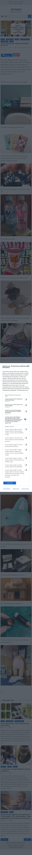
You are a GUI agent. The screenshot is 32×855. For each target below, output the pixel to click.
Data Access (16, 488)
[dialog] (16, 427)
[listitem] (16, 395)
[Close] (28, 366)
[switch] (25, 399)
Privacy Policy (25, 488)
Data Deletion (6, 488)
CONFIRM (10, 483)
